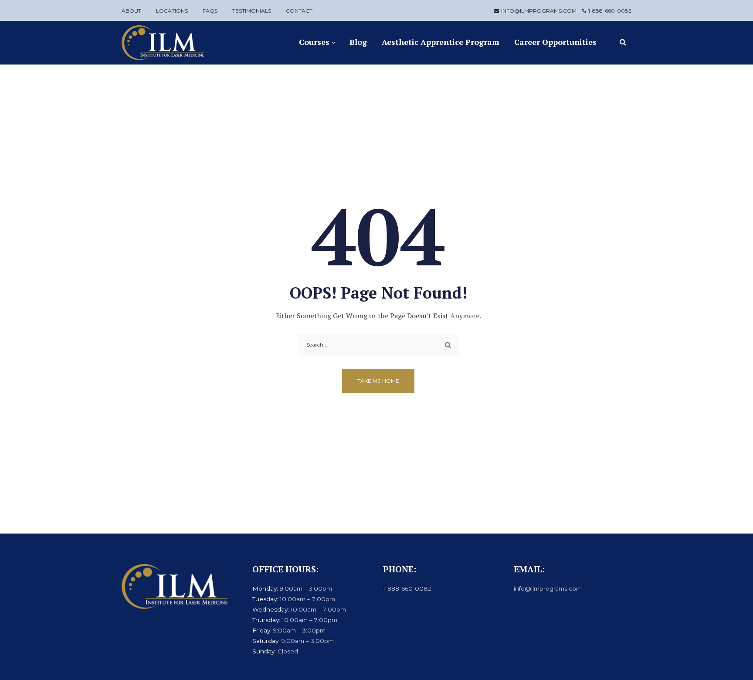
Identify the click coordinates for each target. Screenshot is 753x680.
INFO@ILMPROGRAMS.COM (539, 10)
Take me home (378, 380)
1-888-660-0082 (609, 10)
